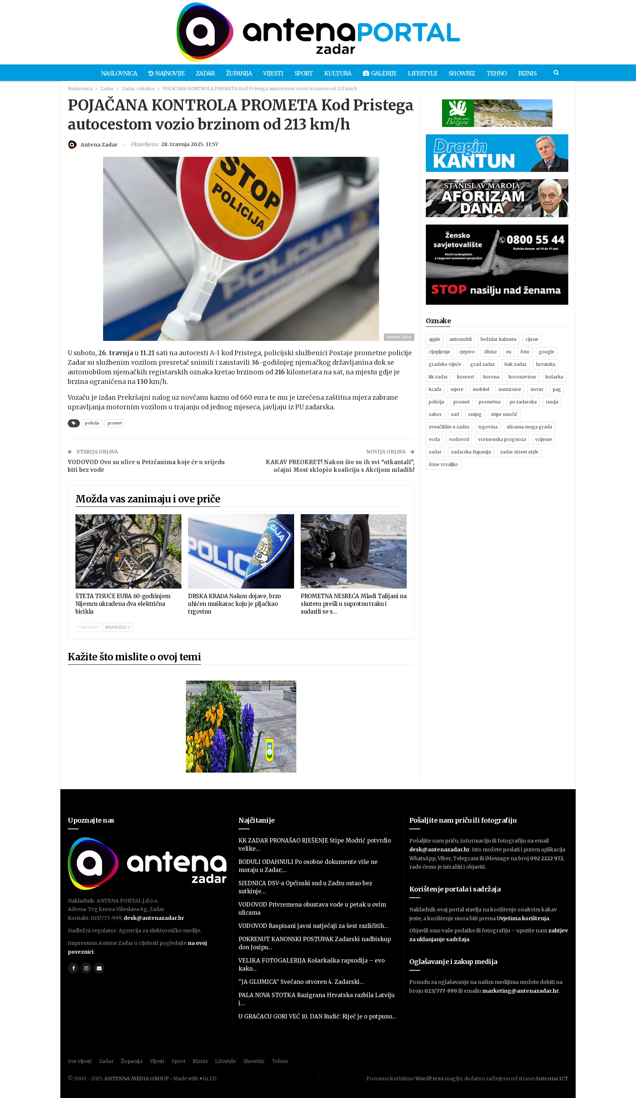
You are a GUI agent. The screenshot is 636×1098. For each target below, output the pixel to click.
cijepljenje (439, 351)
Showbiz (462, 73)
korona (491, 376)
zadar (435, 452)
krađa (435, 389)
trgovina (488, 427)
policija (92, 423)
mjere (457, 389)
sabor (435, 414)
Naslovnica (119, 73)
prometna (490, 402)
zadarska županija (471, 452)
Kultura (337, 73)
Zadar (205, 73)
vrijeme (543, 439)
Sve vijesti (80, 1061)
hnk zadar (515, 364)
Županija (239, 73)
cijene (532, 339)
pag (557, 389)
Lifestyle (422, 73)
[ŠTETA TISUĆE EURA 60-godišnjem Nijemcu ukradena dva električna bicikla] (128, 551)
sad (455, 414)
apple (434, 339)
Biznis (527, 73)
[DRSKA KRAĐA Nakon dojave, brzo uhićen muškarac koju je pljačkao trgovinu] (241, 551)
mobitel (481, 389)
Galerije (384, 73)
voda (434, 439)
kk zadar (438, 376)
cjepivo (467, 351)
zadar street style (519, 452)
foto (525, 351)
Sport (303, 73)
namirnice (509, 389)
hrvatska (545, 364)
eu (508, 351)
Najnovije (169, 73)
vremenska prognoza (502, 439)
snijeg (475, 414)
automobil (460, 339)
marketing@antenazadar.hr (520, 991)
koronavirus (522, 376)
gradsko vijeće (445, 364)
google (546, 351)
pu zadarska (523, 402)
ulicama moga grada (529, 427)
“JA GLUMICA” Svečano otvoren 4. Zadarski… (301, 981)
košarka (554, 376)
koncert (465, 376)
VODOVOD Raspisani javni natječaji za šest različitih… (313, 925)
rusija (552, 402)
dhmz (490, 351)
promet (114, 423)
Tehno (497, 73)
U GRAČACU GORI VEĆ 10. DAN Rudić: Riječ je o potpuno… (317, 1016)
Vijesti (273, 73)
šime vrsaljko (443, 464)
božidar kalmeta (498, 339)
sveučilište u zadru (449, 427)
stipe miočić (504, 414)
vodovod (459, 439)
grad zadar (482, 364)
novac (537, 389)
